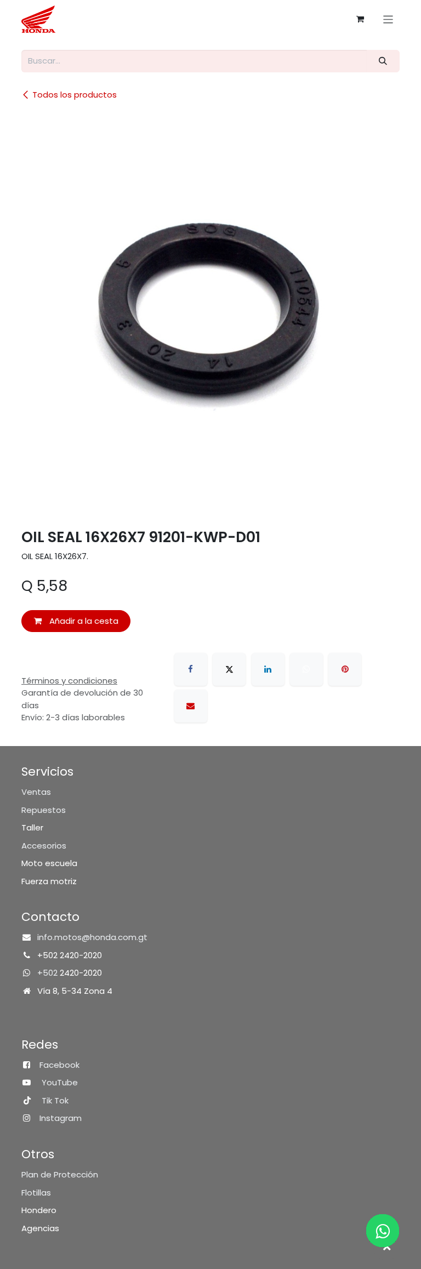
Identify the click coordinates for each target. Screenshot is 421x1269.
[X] (229, 669)
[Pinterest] (344, 669)
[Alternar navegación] (388, 19)
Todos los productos (74, 94)
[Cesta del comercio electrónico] (360, 19)
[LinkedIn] (268, 669)
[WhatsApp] (306, 669)
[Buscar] (383, 61)
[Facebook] (190, 669)
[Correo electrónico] (190, 706)
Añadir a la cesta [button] (82, 621)
